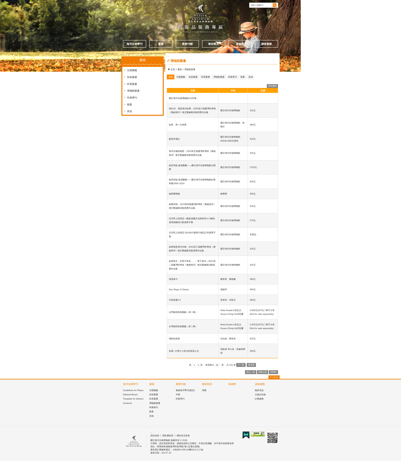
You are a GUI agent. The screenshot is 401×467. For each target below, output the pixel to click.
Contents (127, 403)
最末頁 (251, 365)
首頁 (173, 69)
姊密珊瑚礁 (174, 193)
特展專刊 (132, 97)
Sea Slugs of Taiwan (179, 289)
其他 (129, 111)
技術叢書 (132, 77)
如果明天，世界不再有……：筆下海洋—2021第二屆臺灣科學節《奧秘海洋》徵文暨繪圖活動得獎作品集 (192, 265)
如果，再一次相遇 (177, 124)
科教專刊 (180, 398)
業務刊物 (187, 43)
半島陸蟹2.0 (175, 300)
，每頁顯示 (208, 365)
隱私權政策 (167, 435)
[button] (274, 5)
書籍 (161, 43)
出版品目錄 (260, 394)
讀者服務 (266, 43)
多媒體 (240, 43)
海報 (204, 390)
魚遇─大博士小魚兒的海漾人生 (184, 351)
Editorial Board (130, 394)
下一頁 (241, 365)
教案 (129, 104)
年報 (178, 394)
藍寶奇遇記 (174, 139)
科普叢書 (132, 84)
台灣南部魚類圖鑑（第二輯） (183, 326)
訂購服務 (259, 398)
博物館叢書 (133, 90)
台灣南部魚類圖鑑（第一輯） (183, 312)
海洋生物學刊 (135, 43)
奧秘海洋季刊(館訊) (185, 390)
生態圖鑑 (132, 70)
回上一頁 (251, 372)
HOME (273, 372)
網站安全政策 (183, 435)
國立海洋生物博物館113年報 (182, 98)
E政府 (246, 435)
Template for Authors (133, 398)
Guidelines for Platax (133, 390)
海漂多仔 (173, 279)
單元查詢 (272, 86)
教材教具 (213, 43)
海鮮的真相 (174, 338)
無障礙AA (258, 434)
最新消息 (259, 390)
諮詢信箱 (154, 435)
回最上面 (262, 372)
